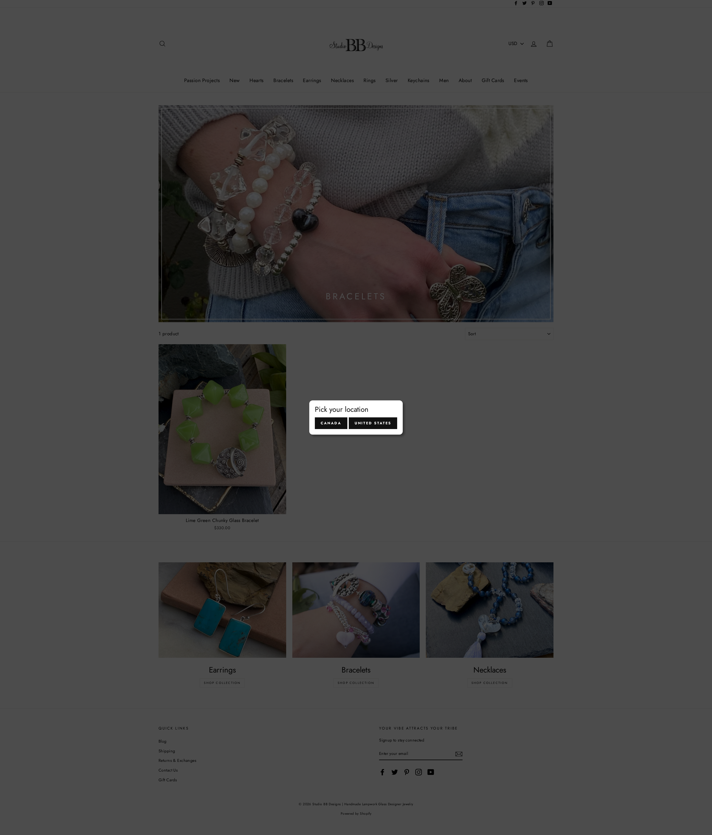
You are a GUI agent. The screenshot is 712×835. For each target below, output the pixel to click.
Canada (331, 423)
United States (373, 423)
